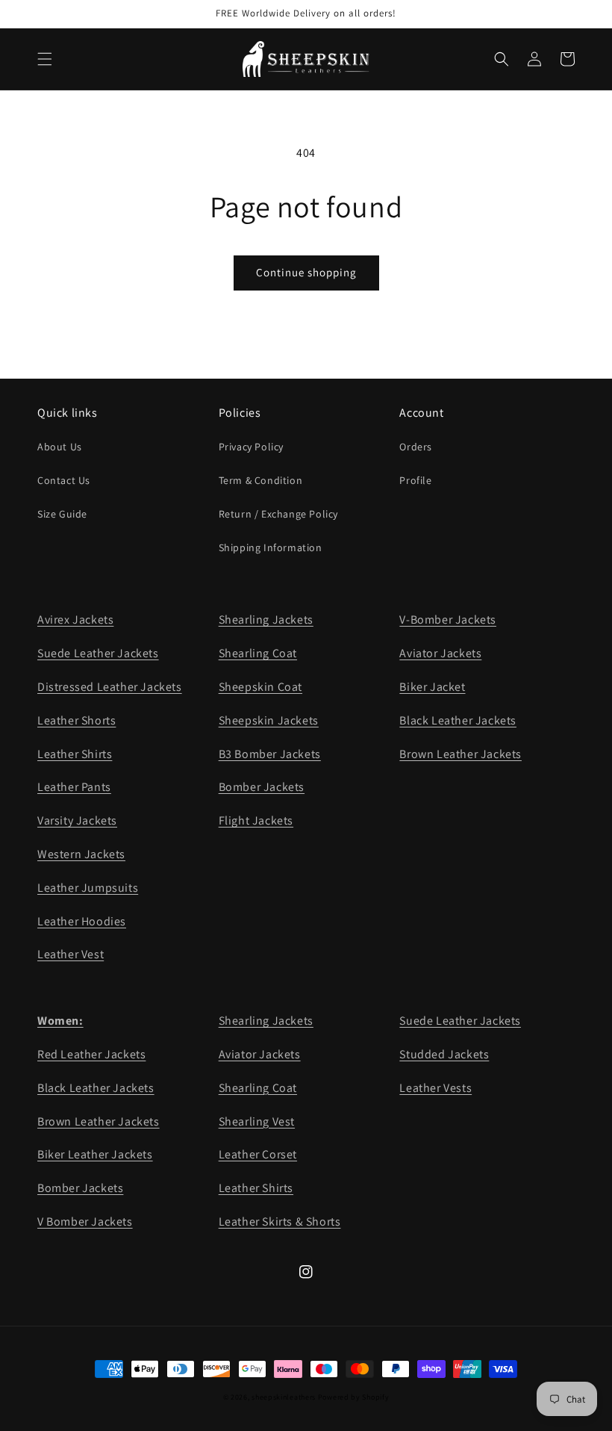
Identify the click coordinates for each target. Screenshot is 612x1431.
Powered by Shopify (354, 1397)
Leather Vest (70, 954)
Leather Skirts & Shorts (280, 1221)
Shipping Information (270, 547)
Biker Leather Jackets (95, 1154)
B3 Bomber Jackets (270, 754)
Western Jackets (81, 854)
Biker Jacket (432, 687)
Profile (415, 480)
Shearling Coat (258, 653)
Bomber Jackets (262, 787)
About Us (59, 446)
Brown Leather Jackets (460, 754)
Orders (415, 446)
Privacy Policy (251, 446)
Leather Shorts (76, 720)
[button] (44, 59)
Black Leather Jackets (457, 720)
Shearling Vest (257, 1121)
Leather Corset (258, 1154)
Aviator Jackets (440, 653)
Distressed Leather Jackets (109, 687)
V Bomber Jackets (85, 1221)
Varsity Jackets (77, 820)
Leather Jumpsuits (87, 887)
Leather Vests (435, 1088)
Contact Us (63, 480)
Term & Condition (261, 480)
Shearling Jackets (266, 619)
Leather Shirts (74, 754)
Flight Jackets (256, 820)
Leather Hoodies (81, 921)
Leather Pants (74, 787)
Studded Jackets (444, 1054)
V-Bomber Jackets (447, 619)
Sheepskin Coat (260, 687)
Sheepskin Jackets (269, 720)
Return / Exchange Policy (278, 514)
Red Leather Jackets (91, 1054)
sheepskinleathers (284, 1397)
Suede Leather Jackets (98, 653)
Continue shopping (306, 272)
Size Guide (62, 514)
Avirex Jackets (75, 619)
